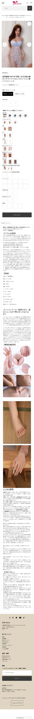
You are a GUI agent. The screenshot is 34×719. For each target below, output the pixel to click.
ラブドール (7, 240)
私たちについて (5, 640)
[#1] (5, 181)
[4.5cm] (15, 199)
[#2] (10, 181)
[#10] (25, 186)
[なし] (5, 155)
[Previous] (5, 44)
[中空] (10, 122)
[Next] (29, 44)
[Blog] (24, 618)
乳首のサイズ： (7, 197)
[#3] (15, 181)
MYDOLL (10, 230)
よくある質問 (5, 648)
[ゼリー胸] (15, 122)
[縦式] (5, 135)
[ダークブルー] (15, 115)
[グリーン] (20, 115)
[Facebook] (9, 618)
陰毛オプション (7, 152)
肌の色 (4, 159)
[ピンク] (10, 193)
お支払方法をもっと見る (21, 509)
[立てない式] (10, 135)
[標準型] (5, 148)
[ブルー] (25, 115)
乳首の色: (5, 190)
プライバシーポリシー (7, 645)
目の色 (4, 113)
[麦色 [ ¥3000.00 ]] (10, 162)
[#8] (15, 186)
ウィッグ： (5, 179)
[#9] (20, 186)
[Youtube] (20, 618)
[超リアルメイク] (10, 148)
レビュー (8, 223)
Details (3, 223)
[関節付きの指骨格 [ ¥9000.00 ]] (10, 168)
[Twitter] (16, 618)
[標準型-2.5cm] (5, 199)
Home (3, 15)
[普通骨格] (10, 142)
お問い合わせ (5, 642)
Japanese (21, 718)
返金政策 (4, 643)
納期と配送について (7, 659)
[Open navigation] (3, 2)
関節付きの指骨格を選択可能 (11, 165)
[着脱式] (10, 129)
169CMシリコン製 (19, 94)
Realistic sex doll (6, 656)
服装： (4, 203)
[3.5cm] (10, 199)
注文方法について (6, 657)
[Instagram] (13, 618)
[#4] (20, 181)
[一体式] (5, 129)
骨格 (3, 139)
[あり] (10, 155)
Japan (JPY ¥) (16, 703)
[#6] (5, 186)
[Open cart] (31, 3)
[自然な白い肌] (5, 162)
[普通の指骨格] (5, 168)
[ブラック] (10, 115)
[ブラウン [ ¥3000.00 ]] (15, 162)
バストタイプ (6, 119)
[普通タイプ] (5, 122)
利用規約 (4, 647)
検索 (3, 637)
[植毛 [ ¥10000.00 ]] (10, 175)
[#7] (10, 186)
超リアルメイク (7, 146)
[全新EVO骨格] (5, 142)
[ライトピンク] (5, 193)
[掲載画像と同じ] (5, 115)
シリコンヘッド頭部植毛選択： (11, 172)
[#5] (25, 181)
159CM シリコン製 (7, 94)
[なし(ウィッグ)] (5, 175)
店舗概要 (4, 638)
